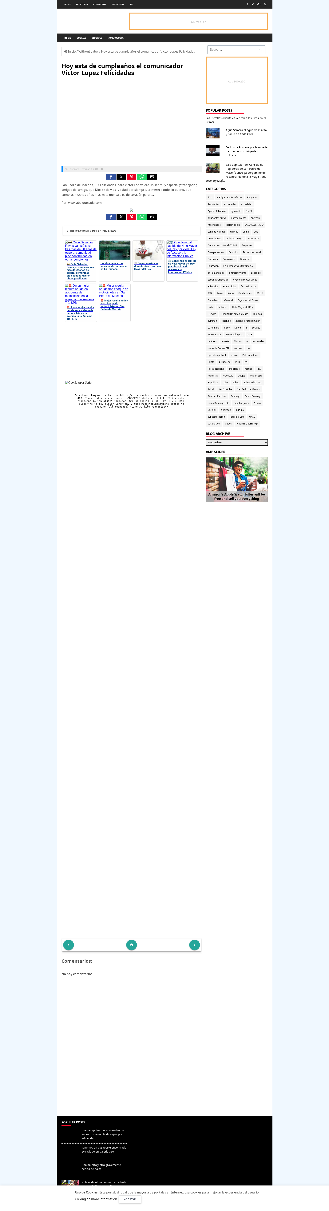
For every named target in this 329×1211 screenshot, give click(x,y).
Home (67, 4)
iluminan (212, 320)
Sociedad (226, 410)
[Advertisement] (131, 1088)
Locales (81, 37)
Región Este (256, 375)
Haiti (210, 307)
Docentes (213, 259)
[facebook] (247, 4)
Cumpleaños (214, 238)
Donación (245, 259)
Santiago (235, 396)
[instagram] (265, 4)
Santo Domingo (253, 396)
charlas (234, 231)
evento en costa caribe (245, 279)
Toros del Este (237, 416)
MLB (250, 334)
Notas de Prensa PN (218, 348)
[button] (111, 177)
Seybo (257, 403)
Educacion (213, 266)
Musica (238, 341)
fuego (231, 293)
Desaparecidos (216, 252)
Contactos (99, 4)
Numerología (116, 37)
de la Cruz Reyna (235, 238)
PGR (237, 362)
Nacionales (258, 341)
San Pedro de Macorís (248, 389)
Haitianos (222, 307)
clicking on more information (96, 1199)
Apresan (255, 218)
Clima (246, 231)
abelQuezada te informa (229, 197)
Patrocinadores (250, 355)
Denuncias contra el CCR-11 (222, 245)
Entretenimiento (237, 272)
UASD (252, 416)
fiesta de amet (248, 286)
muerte (225, 341)
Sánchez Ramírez (217, 396)
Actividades (230, 204)
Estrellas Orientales (218, 279)
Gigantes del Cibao (248, 300)
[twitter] (252, 4)
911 (210, 197)
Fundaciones (245, 293)
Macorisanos (214, 334)
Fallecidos (213, 286)
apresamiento (238, 218)
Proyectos (228, 375)
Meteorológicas (234, 334)
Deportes (97, 37)
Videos (228, 423)
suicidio (240, 410)
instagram (118, 4)
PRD (259, 368)
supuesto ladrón (216, 416)
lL (246, 327)
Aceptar (130, 1199)
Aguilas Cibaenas (217, 211)
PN (246, 362)
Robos (235, 382)
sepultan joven (241, 403)
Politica (248, 368)
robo (225, 382)
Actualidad (246, 204)
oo (248, 348)
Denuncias (254, 238)
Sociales (212, 410)
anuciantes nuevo (217, 218)
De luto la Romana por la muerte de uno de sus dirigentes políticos (247, 151)
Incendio (226, 320)
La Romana (214, 327)
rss (131, 4)
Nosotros (82, 4)
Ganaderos (214, 300)
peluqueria (225, 362)
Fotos (220, 293)
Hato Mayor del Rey (242, 307)
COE (256, 231)
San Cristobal (225, 389)
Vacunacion (214, 423)
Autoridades (214, 224)
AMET (249, 211)
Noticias (238, 348)
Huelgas (257, 314)
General (228, 300)
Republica (213, 382)
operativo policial (217, 355)
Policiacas (234, 368)
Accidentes (213, 204)
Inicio (67, 37)
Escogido (256, 272)
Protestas (213, 375)
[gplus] (259, 4)
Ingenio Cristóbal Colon (248, 320)
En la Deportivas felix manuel (238, 266)
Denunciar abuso (146, 1126)
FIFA (210, 293)
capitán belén (232, 224)
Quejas (241, 375)
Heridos (212, 314)
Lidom (237, 327)
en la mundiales (216, 272)
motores (212, 341)
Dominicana (229, 259)
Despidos (233, 252)
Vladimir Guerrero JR (247, 423)
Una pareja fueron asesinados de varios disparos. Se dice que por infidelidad (102, 1134)
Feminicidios (229, 286)
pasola (234, 355)
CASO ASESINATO (254, 224)
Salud (211, 389)
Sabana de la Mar (253, 382)
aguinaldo (236, 211)
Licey (227, 327)
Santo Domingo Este (218, 403)
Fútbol (259, 293)
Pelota (211, 362)
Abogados (252, 197)
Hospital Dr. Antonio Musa (234, 314)
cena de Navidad (216, 231)
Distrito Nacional (252, 252)
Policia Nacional (216, 368)
